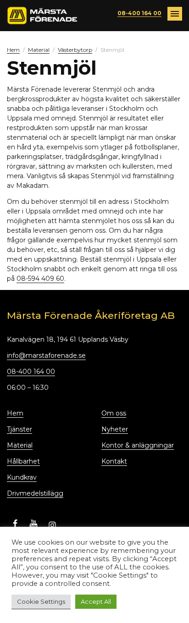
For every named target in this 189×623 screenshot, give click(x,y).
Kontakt (114, 461)
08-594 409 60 (40, 278)
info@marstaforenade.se (46, 355)
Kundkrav (22, 477)
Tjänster (19, 429)
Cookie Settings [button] (41, 601)
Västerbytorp (75, 49)
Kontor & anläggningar (137, 445)
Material (39, 49)
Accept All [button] (96, 601)
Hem (13, 49)
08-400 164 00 (139, 13)
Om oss (113, 413)
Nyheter (114, 429)
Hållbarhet (23, 461)
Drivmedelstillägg (35, 493)
